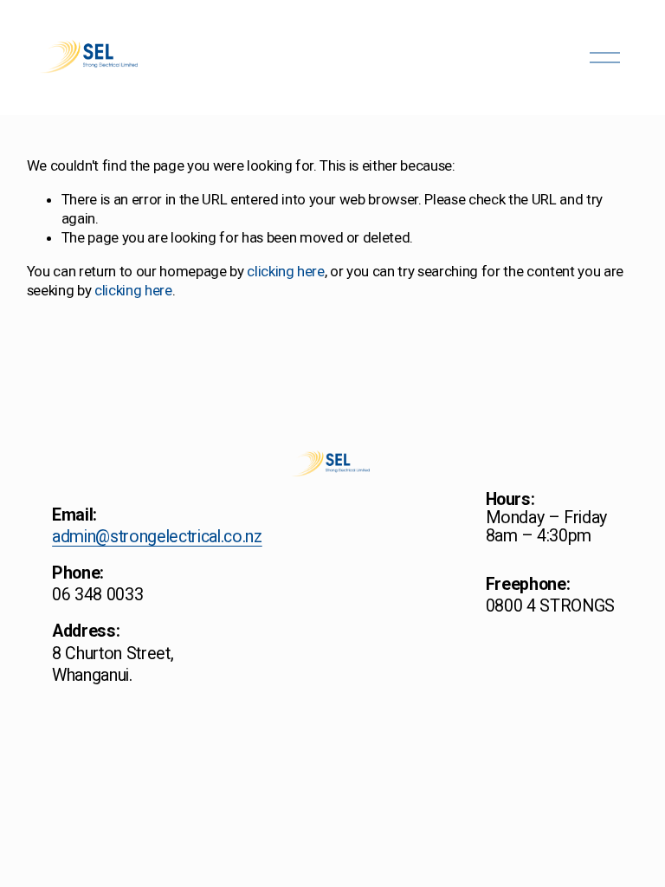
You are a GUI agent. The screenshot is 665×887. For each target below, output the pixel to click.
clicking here (286, 271)
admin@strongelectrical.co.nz (157, 537)
